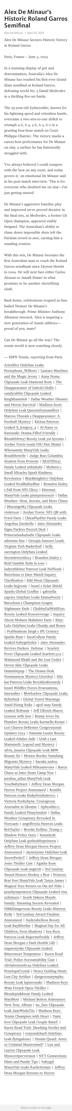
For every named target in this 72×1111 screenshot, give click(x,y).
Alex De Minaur (13, 33)
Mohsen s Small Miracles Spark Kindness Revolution (33, 473)
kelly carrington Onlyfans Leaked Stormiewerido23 (29, 552)
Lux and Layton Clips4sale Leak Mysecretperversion (32, 1050)
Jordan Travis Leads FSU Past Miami (32, 444)
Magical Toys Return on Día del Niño (33, 886)
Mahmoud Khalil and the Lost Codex (32, 659)
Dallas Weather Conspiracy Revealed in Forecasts (32, 818)
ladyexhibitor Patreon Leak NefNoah (32, 569)
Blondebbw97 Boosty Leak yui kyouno (34, 439)
